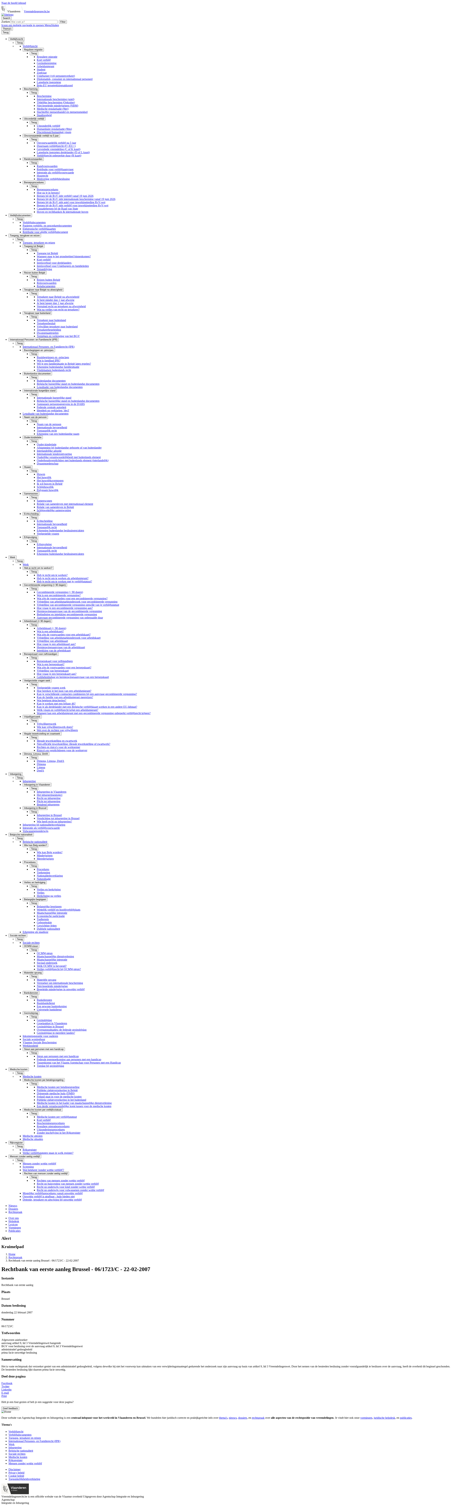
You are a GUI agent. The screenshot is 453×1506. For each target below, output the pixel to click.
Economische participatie (51, 916)
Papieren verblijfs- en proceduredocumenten (47, 225)
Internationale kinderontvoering (54, 453)
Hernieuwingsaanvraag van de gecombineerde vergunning (69, 611)
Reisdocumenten (46, 286)
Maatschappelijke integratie (52, 912)
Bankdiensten (44, 999)
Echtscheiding (45, 520)
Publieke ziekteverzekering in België (57, 1090)
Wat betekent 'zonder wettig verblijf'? (43, 1169)
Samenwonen (44, 500)
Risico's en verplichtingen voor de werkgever (62, 750)
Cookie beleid (16, 1475)
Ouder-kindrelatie (46, 444)
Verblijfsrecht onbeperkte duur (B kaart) (59, 155)
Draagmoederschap (47, 463)
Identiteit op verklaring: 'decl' (53, 410)
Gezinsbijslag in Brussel (50, 1026)
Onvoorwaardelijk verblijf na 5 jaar (56, 142)
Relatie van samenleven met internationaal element (65, 503)
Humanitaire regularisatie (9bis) (54, 128)
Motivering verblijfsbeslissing (53, 178)
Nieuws (12, 1205)
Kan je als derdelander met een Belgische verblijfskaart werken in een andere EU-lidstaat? (87, 706)
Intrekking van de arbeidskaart (54, 650)
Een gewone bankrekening (52, 1006)
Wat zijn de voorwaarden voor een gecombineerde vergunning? (72, 598)
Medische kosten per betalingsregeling (58, 1087)
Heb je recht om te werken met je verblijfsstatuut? (64, 581)
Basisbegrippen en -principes (53, 357)
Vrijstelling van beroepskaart (53, 670)
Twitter (5, 1386)
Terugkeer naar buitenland (51, 320)
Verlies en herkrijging (49, 889)
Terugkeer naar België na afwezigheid (58, 296)
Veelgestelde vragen (48, 533)
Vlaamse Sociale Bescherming (40, 1042)
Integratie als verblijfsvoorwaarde (55, 172)
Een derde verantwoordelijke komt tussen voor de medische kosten (74, 1106)
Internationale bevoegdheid (52, 427)
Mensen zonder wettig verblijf (39, 1163)
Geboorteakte (44, 922)
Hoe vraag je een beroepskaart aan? (56, 673)
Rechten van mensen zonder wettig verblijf (61, 1180)
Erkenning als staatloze (35, 931)
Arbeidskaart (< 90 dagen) (51, 628)
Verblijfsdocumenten (34, 222)
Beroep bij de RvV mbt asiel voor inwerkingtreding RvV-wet (71, 202)
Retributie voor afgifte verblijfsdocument (45, 232)
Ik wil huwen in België (49, 483)
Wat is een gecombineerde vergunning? (59, 595)
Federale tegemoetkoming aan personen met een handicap (69, 1059)
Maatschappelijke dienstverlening (55, 956)
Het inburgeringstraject (49, 794)
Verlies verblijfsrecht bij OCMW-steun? (59, 969)
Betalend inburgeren (48, 804)
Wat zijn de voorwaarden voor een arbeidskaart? (64, 634)
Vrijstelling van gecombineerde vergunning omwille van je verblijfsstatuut (78, 604)
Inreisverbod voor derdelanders (54, 262)
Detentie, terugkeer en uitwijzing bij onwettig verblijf (52, 1199)
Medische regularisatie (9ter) (52, 108)
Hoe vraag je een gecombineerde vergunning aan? (65, 608)
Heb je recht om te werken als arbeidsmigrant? (62, 578)
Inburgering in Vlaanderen (51, 791)
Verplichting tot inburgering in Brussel (58, 818)
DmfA (40, 770)
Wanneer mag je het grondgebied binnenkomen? (64, 256)
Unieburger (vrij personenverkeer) (56, 75)
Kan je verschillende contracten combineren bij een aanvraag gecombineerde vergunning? (87, 694)
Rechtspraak (15, 1212)
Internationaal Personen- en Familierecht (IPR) (48, 346)
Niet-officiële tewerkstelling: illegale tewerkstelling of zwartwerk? (73, 743)
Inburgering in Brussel (49, 815)
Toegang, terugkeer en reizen (39, 242)
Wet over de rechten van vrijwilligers (57, 730)
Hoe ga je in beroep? (48, 192)
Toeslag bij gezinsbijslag (50, 1065)
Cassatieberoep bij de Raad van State (57, 208)
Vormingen (14, 1227)
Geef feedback (10, 1408)
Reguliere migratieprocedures (53, 1126)
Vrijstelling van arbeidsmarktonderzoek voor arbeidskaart (69, 637)
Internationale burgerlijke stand (54, 397)
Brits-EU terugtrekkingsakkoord (55, 85)
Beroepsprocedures (47, 189)
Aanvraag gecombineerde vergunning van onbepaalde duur (70, 617)
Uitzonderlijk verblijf (48, 125)
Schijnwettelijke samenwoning (54, 510)
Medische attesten (32, 1135)
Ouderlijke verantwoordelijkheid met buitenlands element (69, 457)
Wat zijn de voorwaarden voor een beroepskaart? (64, 667)
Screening (28, 1166)
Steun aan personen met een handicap (58, 1056)
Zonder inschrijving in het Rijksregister (58, 1132)
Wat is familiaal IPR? (48, 360)
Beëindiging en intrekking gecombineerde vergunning (67, 614)
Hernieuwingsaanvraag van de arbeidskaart (61, 647)
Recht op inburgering (49, 798)
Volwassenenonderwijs (35, 831)
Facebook (6, 1383)
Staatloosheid (44, 115)
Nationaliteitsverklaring (50, 875)
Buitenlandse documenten (51, 380)
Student (41, 69)
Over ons (13, 1218)
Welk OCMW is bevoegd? (52, 965)
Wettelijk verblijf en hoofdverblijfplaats (58, 909)
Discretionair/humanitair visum (54, 132)
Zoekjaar (42, 72)
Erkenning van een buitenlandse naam (58, 433)
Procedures (43, 869)
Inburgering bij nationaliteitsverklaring (44, 824)
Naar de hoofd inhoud (13, 2)
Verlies (40, 892)
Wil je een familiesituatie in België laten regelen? (64, 363)
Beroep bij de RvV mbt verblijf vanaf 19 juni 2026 (65, 195)
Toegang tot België (47, 253)
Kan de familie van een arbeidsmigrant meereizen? (65, 697)
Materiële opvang (46, 979)
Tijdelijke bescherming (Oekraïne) (56, 102)
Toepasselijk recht (47, 430)
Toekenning (43, 872)
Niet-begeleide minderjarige (52, 986)
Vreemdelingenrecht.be (37, 11)
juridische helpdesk (384, 1417)
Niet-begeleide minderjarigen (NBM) (57, 105)
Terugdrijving (44, 269)
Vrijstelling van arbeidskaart (52, 640)
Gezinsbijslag (44, 1020)
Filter (62, 22)
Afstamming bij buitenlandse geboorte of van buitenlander (69, 447)
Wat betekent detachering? (51, 700)
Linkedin (6, 1389)
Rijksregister (30, 1149)
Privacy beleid (16, 1472)
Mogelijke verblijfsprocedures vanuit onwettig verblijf (53, 1193)
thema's (223, 1417)
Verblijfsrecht (30, 46)
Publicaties (14, 1230)
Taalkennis (43, 919)
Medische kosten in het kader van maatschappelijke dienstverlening (74, 1102)
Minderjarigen (45, 855)
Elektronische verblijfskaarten (39, 228)
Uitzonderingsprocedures (51, 1129)
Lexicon (13, 1224)
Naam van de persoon (49, 424)
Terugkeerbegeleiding (49, 329)
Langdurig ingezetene (49, 82)
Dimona (41, 764)
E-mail (5, 1392)
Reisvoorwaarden (46, 282)
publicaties (406, 1417)
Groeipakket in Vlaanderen (52, 1023)
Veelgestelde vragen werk (51, 687)
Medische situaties (33, 1139)
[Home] (7, 14)
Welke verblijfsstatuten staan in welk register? (48, 1152)
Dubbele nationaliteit (48, 928)
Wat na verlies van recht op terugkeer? (58, 309)
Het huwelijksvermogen (50, 480)
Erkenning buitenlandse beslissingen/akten (60, 530)
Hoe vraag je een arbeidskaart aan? (56, 644)
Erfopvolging (44, 544)
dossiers (242, 1417)
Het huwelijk (44, 477)
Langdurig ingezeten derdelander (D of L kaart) (63, 152)
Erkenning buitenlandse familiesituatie (58, 366)
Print (4, 1395)
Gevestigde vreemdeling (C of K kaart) (58, 149)
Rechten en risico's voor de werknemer (58, 747)
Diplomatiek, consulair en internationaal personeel (65, 79)
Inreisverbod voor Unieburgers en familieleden (63, 265)
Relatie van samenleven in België (55, 507)
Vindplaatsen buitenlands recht (54, 370)
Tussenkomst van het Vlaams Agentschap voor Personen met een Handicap (79, 1062)
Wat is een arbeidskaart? (50, 631)
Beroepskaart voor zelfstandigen (55, 661)
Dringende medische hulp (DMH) (56, 1093)
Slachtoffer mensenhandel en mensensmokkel (62, 111)
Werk (26, 564)
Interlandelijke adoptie (49, 450)
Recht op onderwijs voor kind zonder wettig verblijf (66, 1186)
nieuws (233, 1417)
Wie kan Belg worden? (49, 852)
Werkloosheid (30, 1045)
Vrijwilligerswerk (46, 723)
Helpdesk (13, 1221)
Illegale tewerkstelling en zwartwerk (57, 740)
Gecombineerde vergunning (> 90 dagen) (60, 592)
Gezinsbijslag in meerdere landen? (56, 1032)
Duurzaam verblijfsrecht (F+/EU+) (56, 145)
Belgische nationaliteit (35, 841)
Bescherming (44, 96)
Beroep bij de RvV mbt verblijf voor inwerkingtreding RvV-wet (72, 205)
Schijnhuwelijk (45, 486)
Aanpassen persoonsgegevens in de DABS (61, 404)
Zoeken (6, 21)
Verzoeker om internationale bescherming (60, 982)
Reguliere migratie (47, 56)
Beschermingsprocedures (51, 1123)
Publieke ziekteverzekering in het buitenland (61, 1099)
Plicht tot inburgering (48, 801)
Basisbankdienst (46, 1003)
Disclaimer (14, 1469)
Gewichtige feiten (47, 925)
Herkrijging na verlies (49, 895)
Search (6, 18)
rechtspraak (258, 1417)
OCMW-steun (45, 953)
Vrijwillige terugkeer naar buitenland (57, 326)
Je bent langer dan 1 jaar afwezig (55, 303)
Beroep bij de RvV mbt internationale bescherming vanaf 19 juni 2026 (76, 199)
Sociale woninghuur (34, 1039)
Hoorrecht (42, 175)
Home (11, 1254)
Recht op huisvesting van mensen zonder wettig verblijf (68, 1183)
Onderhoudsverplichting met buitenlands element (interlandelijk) (72, 460)
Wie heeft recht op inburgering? (54, 821)
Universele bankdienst (49, 1009)
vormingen (366, 1417)
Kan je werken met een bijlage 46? (56, 703)
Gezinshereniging (46, 63)
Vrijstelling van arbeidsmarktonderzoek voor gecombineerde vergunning (77, 601)
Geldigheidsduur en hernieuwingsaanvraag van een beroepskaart (73, 677)
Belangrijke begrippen (49, 906)
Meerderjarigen (45, 858)
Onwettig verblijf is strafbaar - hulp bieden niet (49, 1196)
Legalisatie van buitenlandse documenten (60, 387)
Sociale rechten (31, 942)
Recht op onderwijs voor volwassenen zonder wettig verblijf (70, 1190)
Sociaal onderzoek (47, 962)
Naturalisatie (44, 878)
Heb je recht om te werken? (52, 575)
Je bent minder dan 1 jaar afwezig (55, 299)
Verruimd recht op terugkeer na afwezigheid (61, 306)
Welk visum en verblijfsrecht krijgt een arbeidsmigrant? (67, 709)
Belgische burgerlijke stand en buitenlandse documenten (68, 383)
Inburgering (29, 781)
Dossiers (13, 1208)
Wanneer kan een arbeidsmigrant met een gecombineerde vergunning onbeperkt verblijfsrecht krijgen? (94, 713)
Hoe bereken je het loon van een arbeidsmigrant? (64, 690)
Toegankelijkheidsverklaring (24, 1479)
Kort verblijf (44, 59)
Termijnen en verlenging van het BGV (58, 336)
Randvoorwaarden (47, 166)
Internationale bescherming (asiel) (55, 99)
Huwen (41, 474)
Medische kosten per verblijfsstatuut (57, 1116)
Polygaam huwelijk (47, 490)
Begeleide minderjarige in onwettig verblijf (61, 989)
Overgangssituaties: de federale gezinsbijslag (62, 1029)
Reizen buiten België (48, 279)
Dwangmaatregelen (48, 332)
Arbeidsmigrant (45, 66)
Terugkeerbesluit (46, 323)
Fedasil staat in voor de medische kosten (59, 1096)
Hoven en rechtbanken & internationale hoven (62, 211)
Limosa (41, 767)
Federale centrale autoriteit (51, 407)
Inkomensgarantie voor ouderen (40, 1036)
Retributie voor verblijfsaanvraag (55, 169)
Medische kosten (32, 1076)
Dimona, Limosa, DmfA (50, 760)
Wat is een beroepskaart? (50, 664)
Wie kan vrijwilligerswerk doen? (55, 726)
